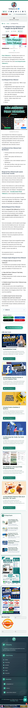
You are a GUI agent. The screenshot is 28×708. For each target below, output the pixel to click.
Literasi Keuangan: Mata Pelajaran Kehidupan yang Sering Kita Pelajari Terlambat (13, 521)
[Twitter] (16, 11)
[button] (25, 700)
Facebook (19, 317)
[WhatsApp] (20, 11)
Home (5, 11)
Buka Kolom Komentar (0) (15, 327)
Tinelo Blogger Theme (14, 700)
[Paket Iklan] (11, 570)
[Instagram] (18, 11)
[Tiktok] (13, 11)
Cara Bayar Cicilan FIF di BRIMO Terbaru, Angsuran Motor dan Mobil (13, 534)
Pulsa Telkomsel (6, 55)
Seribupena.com (13, 9)
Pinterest (19, 320)
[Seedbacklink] (8, 624)
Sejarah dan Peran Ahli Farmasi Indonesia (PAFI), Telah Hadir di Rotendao (13, 548)
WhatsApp (9, 317)
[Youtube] (11, 11)
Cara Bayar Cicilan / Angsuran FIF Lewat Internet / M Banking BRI (13, 541)
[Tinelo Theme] (14, 706)
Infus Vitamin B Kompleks (13, 528)
